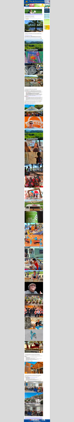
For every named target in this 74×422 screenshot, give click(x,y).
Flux (45, 28)
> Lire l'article (49, 15)
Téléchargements (46, 26)
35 (40, 417)
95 (34, 14)
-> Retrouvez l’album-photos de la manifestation (28, 35)
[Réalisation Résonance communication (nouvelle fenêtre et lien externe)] (44, 420)
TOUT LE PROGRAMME (26, 96)
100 (37, 14)
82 (28, 14)
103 (39, 14)
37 (41, 417)
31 (38, 417)
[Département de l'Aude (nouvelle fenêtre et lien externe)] (31, 420)
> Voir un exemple (48, 1)
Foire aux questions (46, 27)
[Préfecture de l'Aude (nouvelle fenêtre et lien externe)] (38, 420)
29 (37, 417)
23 (34, 417)
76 (25, 14)
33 (39, 417)
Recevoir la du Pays (48, 0)
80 (27, 14)
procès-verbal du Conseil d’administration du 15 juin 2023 (32, 377)
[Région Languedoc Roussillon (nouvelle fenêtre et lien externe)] (30, 420)
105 (40, 14)
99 (36, 14)
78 (26, 14)
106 (41, 14)
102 (38, 14)
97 (35, 14)
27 (36, 417)
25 (35, 417)
